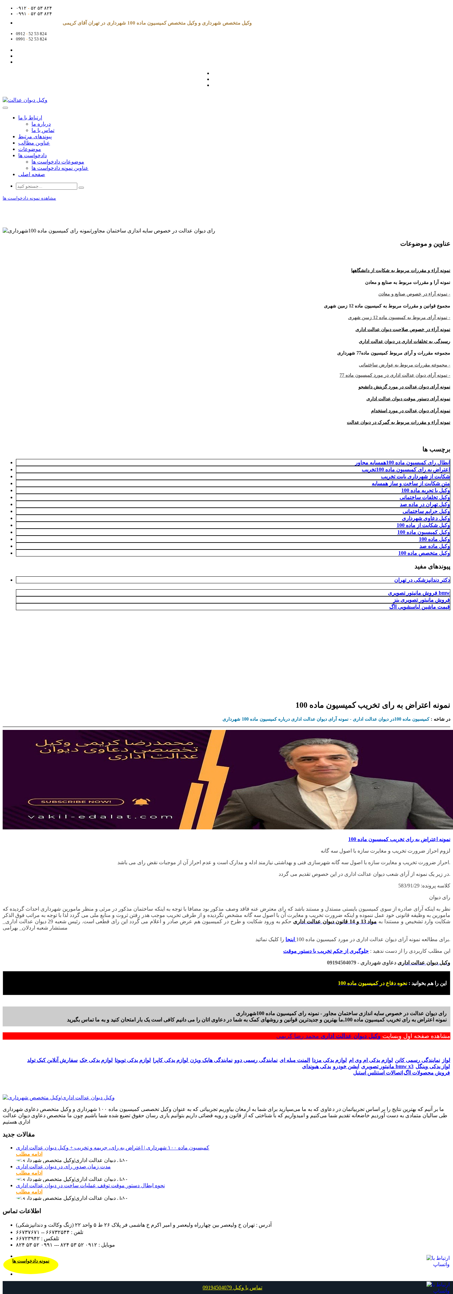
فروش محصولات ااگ (427, 1072)
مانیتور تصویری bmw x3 (387, 1066)
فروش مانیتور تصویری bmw (419, 593)
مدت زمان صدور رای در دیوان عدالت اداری (63, 1166)
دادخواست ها (32, 155)
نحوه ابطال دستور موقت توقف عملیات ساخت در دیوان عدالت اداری (90, 1185)
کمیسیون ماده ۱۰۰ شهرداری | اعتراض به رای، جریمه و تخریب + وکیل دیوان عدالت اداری (112, 1147)
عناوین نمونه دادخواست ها (60, 168)
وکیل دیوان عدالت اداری (351, 1036)
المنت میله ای (295, 1060)
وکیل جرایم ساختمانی (426, 511)
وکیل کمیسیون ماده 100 (423, 532)
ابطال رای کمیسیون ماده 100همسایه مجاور (402, 462)
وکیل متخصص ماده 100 (424, 553)
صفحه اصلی (31, 174)
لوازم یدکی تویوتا (133, 1060)
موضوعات (29, 149)
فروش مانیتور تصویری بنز (421, 600)
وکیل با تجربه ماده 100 (425, 490)
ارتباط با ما (30, 117)
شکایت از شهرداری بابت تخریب (415, 476)
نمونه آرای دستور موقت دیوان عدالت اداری (408, 398)
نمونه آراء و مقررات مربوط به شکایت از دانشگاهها (400, 270)
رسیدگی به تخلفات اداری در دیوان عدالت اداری (404, 341)
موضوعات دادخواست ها (58, 161)
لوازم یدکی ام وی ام (371, 1060)
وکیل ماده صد (435, 546)
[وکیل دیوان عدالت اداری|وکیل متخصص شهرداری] (59, 1097)
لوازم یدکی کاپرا (171, 1060)
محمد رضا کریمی (298, 1036)
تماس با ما (43, 130)
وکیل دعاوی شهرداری (426, 518)
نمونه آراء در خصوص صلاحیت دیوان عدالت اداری (403, 329)
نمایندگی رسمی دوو (256, 1060)
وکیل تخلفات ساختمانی (425, 497)
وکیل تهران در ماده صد (425, 504)
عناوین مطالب (34, 143)
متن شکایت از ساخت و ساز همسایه (411, 483)
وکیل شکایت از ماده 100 (423, 525)
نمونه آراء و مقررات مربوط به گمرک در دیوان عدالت (398, 422)
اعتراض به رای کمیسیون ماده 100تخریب (406, 469)
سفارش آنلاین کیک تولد (52, 1060)
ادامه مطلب (29, 1154)
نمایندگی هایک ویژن (211, 1060)
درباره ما (41, 124)
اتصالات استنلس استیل (378, 1072)
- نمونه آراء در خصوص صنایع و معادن (414, 293)
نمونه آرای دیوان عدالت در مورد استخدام (410, 410)
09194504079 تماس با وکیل (232, 1287)
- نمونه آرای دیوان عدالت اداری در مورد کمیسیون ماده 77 (395, 375)
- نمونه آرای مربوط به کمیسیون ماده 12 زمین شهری (399, 317)
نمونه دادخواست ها (30, 1261)
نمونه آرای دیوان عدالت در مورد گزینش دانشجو (404, 386)
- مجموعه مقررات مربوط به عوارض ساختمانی (404, 364)
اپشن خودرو (346, 1066)
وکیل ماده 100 (434, 539)
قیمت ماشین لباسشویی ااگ (419, 607)
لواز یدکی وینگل (433, 1066)
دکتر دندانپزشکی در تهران (422, 580)
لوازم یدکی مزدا (329, 1060)
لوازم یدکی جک (96, 1060)
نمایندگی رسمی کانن (417, 1060)
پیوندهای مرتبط (35, 136)
